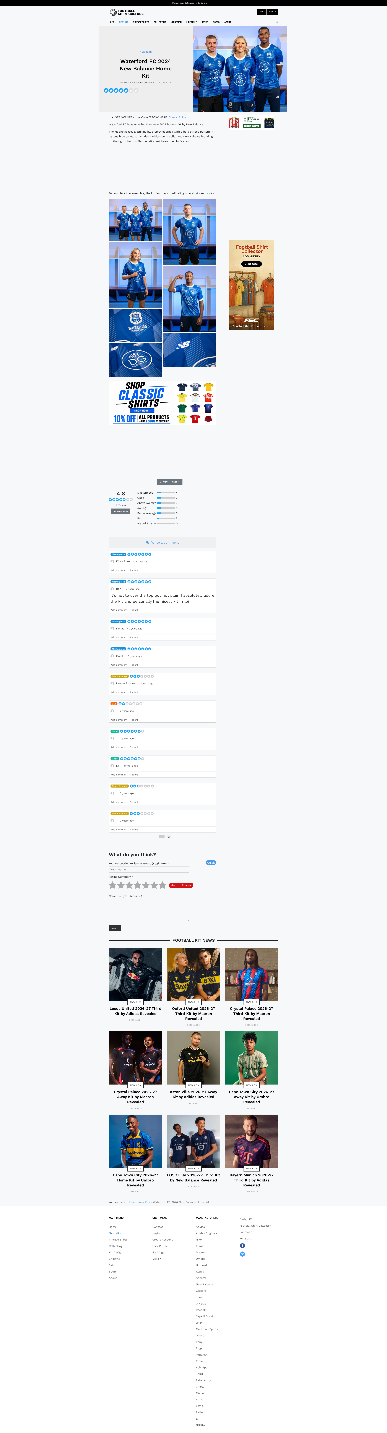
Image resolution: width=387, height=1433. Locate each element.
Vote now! (122, 511)
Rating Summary (121, 876)
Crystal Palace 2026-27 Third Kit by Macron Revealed (251, 1013)
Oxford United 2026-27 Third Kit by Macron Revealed (193, 1013)
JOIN (261, 12)
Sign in (272, 12)
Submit (114, 928)
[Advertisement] (162, 167)
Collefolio (202, 3)
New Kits (135, 1002)
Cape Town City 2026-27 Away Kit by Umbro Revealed (251, 1097)
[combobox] (277, 22)
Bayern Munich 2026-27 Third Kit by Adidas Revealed (252, 1180)
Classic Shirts (177, 117)
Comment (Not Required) (125, 896)
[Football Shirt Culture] (127, 12)
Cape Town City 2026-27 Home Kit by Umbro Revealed (135, 1180)
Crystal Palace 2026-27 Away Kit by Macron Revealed (135, 1097)
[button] (162, 1259)
